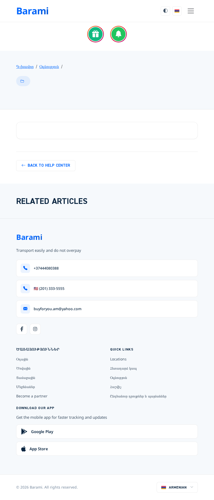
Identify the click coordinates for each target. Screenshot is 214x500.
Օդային (22, 359)
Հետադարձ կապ (123, 368)
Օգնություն (49, 66)
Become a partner (31, 395)
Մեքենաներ (25, 386)
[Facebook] (21, 329)
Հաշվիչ (116, 386)
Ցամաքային (25, 377)
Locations (118, 359)
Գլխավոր (25, 66)
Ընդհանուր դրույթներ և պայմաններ (138, 395)
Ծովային (23, 368)
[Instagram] (35, 329)
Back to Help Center (49, 165)
